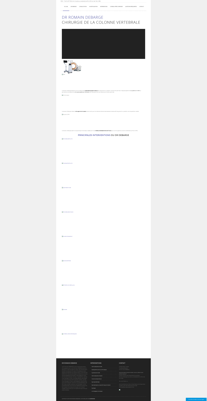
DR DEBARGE (73, 6)
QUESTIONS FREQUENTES (131, 6)
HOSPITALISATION (93, 6)
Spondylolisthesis (95, 382)
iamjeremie (92, 398)
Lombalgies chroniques (97, 391)
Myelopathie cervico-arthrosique (99, 369)
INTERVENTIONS (103, 6)
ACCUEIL (66, 6)
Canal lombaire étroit (97, 378)
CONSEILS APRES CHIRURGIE (116, 6)
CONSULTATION (83, 6)
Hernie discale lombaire (97, 375)
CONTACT (141, 6)
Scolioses (94, 388)
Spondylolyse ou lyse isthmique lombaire (101, 385)
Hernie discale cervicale (97, 366)
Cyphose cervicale (96, 372)
